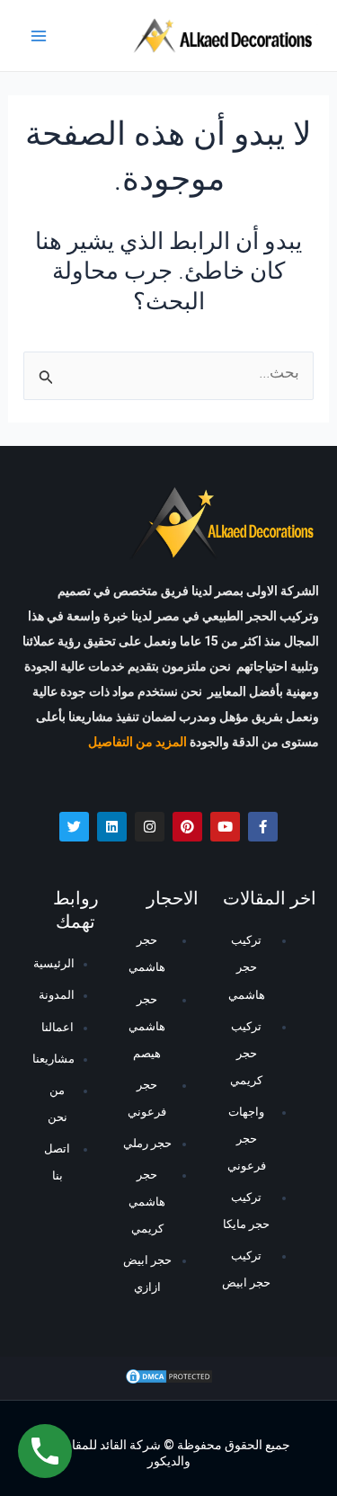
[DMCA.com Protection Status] (169, 1377)
